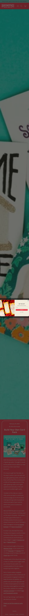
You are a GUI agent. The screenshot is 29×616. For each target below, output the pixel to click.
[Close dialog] (28, 300)
